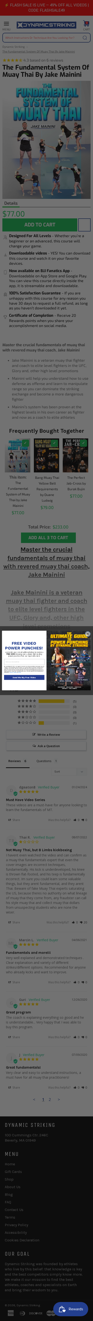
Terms (19, 672)
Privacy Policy (13, 672)
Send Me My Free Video (24, 677)
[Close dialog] (87, 633)
